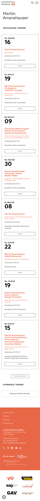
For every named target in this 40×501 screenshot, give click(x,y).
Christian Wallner (13, 344)
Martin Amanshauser (15, 49)
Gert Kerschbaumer (14, 342)
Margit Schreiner (13, 297)
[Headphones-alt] (21, 448)
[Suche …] (32, 2)
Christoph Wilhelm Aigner (17, 129)
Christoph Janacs (13, 173)
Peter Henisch (11, 295)
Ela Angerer (10, 88)
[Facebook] (12, 448)
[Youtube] (16, 448)
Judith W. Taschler (13, 90)
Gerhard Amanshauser (16, 133)
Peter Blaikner (11, 339)
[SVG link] (8, 3)
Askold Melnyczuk (13, 256)
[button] (4, 497)
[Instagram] (8, 448)
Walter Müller (11, 175)
